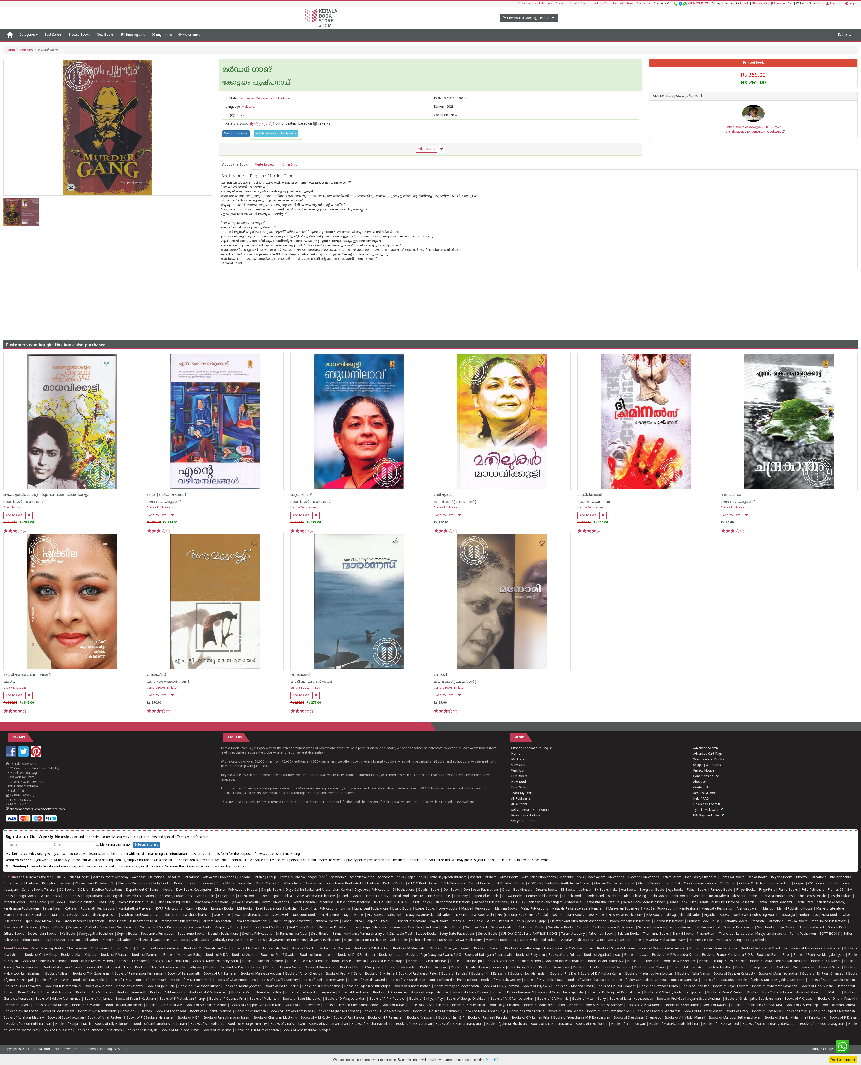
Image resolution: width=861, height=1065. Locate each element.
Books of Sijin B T (451, 1018)
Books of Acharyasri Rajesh (450, 949)
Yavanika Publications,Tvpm (665, 940)
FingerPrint (767, 890)
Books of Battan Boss (773, 955)
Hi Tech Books (572, 896)
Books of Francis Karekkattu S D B (727, 955)
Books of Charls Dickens (471, 993)
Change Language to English (532, 748)
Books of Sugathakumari (66, 1018)
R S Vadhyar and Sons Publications (160, 927)
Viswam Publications (501, 940)
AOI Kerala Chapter (37, 877)
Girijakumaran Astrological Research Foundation (118, 896)
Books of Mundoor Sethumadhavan (735, 1018)
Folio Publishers (812, 890)
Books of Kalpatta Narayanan (833, 1011)
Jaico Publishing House (173, 902)
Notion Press (808, 915)
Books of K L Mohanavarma (551, 1024)
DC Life (83, 890)
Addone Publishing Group (257, 877)
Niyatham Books (716, 915)
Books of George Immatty (247, 1024)
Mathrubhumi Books (136, 915)
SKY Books (68, 934)
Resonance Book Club (406, 927)
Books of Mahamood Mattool (818, 993)
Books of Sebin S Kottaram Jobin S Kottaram (771, 980)
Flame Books (788, 890)
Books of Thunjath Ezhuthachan (722, 961)
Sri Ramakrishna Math (292, 934)
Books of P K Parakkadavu (543, 980)
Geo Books (71, 896)
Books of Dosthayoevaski (242, 986)
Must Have (99, 949)
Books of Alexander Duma (658, 986)
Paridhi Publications (412, 921)
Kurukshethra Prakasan (135, 909)
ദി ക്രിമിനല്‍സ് (589, 495)
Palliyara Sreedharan (216, 921)
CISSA (676, 884)
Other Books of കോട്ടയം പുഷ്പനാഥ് (753, 127)
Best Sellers (53, 35)
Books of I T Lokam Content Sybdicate (602, 967)
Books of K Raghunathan (412, 986)
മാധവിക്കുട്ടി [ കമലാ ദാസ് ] (24, 502)
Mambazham (688, 909)
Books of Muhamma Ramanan (774, 986)
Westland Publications (577, 940)
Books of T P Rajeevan (390, 993)
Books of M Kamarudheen (703, 1011)
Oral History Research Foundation (79, 921)
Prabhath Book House (703, 921)
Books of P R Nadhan (136, 1011)
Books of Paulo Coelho (282, 986)
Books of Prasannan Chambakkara (756, 1005)
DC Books (66, 890)
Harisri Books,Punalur (407, 896)
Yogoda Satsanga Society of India (741, 940)
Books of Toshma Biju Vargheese (310, 993)
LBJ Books (244, 909)
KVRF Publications (169, 909)
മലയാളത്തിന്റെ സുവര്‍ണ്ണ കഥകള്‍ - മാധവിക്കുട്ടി (46, 495)
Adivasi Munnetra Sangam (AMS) (303, 877)
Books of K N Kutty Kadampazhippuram (673, 993)
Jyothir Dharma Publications (313, 902)
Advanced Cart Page (708, 754)
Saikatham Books (532, 927)
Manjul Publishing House (795, 909)
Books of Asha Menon (693, 974)
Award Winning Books (47, 949)
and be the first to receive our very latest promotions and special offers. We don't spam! (107, 837)
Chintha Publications (653, 884)
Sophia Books (127, 934)
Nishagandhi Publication (683, 915)
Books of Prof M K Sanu (343, 974)
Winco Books (606, 940)
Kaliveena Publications (490, 902)
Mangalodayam (748, 909)
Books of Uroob (390, 955)
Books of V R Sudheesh (349, 961)
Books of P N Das (563, 974)
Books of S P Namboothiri (97, 1011)
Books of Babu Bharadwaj (302, 999)
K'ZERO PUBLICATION (390, 902)
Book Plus (245, 884)
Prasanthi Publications (767, 921)
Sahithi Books (451, 927)
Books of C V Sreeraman (414, 1024)
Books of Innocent (421, 1018)
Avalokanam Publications (605, 877)
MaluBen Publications (659, 909)
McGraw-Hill (280, 915)
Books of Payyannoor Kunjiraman (139, 974)
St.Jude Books (426, 934)
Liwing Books (402, 909)
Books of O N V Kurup (41, 955)
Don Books (451, 890)
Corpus (799, 884)
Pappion (371, 921)
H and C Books (350, 896)
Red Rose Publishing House (339, 927)
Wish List (761, 4)
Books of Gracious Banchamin (657, 1011)
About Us (700, 782)
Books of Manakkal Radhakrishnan (674, 1024)
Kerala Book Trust (682, 902)
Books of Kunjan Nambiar (430, 993)
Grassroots (226, 896)
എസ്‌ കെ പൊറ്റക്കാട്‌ (163, 502)
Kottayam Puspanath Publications (90, 909)
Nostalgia (788, 915)
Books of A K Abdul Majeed (685, 1018)
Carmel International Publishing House (497, 884)
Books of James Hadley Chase (513, 967)
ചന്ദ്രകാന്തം (731, 495)
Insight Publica (841, 896)
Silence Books (838, 927)
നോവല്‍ (27, 50)
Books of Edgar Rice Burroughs (367, 986)
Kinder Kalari (52, 909)
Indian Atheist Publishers (727, 896)
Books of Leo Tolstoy (564, 955)
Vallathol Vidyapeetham (153, 940)
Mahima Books (506, 909)
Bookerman (313, 884)
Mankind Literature (830, 909)
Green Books (11, 508)
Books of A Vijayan (98, 986)
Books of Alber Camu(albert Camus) (639, 980)
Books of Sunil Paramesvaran (323, 980)
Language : (241, 107)
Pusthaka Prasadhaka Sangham (108, 927)
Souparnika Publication (157, 934)
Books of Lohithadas (171, 1011)
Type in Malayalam (706, 810)
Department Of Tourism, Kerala (149, 890)
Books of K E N (189, 1018)
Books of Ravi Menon (650, 967)
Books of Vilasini (57, 974)
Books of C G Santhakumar (428, 1005)
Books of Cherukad (695, 986)
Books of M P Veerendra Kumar (675, 955)
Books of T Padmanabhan (795, 967)
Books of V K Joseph (799, 999)
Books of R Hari (393, 1005)
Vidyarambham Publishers (287, 940)
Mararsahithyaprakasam (99, 915)
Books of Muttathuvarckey (500, 980)
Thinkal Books (682, 934)
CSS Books (816, 884)
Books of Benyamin (530, 955)
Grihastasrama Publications (316, 896)
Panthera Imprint (326, 921)
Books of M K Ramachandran (511, 999)
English (744, 4)
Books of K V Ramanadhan (328, 1024)
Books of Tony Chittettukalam (769, 993)
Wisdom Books (631, 940)
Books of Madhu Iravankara (371, 1024)
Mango (768, 909)
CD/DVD (534, 884)
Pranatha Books (735, 921)
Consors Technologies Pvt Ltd (106, 1049)
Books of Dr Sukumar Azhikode (108, 967)
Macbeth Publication (476, 909)
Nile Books (654, 915)
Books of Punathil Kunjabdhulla (528, 949)
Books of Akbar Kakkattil (79, 955)
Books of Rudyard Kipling (124, 1005)
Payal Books (439, 921)
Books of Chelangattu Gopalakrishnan (753, 999)
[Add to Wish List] (441, 149)
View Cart (518, 765)
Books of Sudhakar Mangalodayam (819, 955)
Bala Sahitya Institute (701, 877)
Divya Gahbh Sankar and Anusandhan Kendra (318, 890)
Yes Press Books (701, 940)
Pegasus (458, 921)
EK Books (602, 890)
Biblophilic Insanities (57, 884)
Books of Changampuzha (753, 967)
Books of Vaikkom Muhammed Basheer (321, 949)
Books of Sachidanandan (528, 974)
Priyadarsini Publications (21, 927)
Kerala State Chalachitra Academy (820, 902)
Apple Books (416, 877)
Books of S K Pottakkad (371, 949)
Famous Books (721, 890)
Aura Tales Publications (539, 877)
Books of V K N (217, 955)
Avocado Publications (643, 877)
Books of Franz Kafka (89, 980)
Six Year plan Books (42, 934)
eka (614, 890)
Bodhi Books (183, 884)
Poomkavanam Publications (630, 921)
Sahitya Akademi (503, 927)
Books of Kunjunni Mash (73, 1024)
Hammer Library (376, 896)
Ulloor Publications (35, 940)
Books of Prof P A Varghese (360, 967)
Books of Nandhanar (353, 993)
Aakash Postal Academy (111, 877)
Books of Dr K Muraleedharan (257, 1030)
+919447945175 (698, 4)
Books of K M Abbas (87, 1005)
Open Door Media (38, 921)
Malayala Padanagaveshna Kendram (578, 909)
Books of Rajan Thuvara (730, 986)
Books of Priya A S (536, 986)
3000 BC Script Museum (72, 877)
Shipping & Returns (707, 765)
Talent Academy (573, 934)
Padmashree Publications (179, 921)
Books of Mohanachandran (779, 974)
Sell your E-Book (523, 821)
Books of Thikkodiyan (141, 1030)
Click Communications (700, 884)
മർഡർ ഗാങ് (247, 70)
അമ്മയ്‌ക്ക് (156, 675)
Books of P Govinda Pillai (227, 999)
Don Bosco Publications (481, 890)
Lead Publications (269, 909)
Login (852, 4)
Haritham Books (439, 896)
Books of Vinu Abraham (287, 1024)
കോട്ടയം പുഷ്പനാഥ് (593, 502)
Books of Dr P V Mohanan (321, 986)
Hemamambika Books (542, 896)
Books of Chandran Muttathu (275, 1018)
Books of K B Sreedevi (679, 961)
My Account (191, 35)
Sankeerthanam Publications (614, 927)
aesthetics (338, 877)
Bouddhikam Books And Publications (352, 884)
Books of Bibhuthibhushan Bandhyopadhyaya (168, 967)
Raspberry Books (227, 927)
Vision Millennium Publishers (431, 940)
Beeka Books (757, 877)
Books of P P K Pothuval (387, 999)
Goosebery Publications (174, 896)
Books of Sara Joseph (466, 961)
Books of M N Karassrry (489, 974)
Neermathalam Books (568, 915)
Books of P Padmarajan (387, 961)
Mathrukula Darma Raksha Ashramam (183, 915)
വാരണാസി (300, 675)
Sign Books (786, 927)
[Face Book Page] (11, 756)
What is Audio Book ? (708, 759)
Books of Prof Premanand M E (609, 1011)
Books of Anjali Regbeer (105, 1018)
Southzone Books (191, 934)
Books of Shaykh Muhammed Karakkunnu (795, 1018)
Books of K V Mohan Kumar (600, 974)
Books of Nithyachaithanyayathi (215, 961)
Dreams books (546, 890)
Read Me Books (274, 927)
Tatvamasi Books (601, 934)
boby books (161, 884)
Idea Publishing (635, 896)
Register (835, 4)
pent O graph (537, 921)
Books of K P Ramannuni (63, 986)
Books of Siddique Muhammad (57, 999)
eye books (675, 890)
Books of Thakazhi (487, 949)
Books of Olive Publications (235, 980)
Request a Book (623, 4)
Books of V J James (98, 999)
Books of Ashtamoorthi (167, 993)
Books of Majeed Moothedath (456, 986)
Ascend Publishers (483, 877)
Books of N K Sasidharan (406, 980)
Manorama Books (65, 915)
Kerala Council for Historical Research (726, 902)
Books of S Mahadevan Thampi (182, 999)
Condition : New (445, 115)
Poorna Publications (160, 508)
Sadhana (431, 927)
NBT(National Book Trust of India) (522, 915)
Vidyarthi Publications (325, 940)
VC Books (181, 940)
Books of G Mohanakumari (573, 986)
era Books (628, 890)
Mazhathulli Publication (251, 915)
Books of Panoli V (454, 974)
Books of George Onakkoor (466, 999)
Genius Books (50, 896)
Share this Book (236, 134)
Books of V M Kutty (315, 1018)
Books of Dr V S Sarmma (501, 986)
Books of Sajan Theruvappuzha (561, 993)
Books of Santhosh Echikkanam (98, 1030)
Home (11, 50)
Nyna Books (830, 915)
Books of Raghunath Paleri (418, 974)
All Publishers (543, 4)
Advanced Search (567, 4)
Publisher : (258, 99)
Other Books (117, 921)
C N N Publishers (453, 884)
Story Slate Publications (457, 934)
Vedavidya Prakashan (228, 940)
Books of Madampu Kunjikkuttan (649, 974)
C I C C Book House (422, 884)
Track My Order (522, 793)
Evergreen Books (652, 890)
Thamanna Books (656, 934)
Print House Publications (829, 921)
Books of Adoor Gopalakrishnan (831, 980)
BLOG (846, 35)
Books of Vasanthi (129, 986)
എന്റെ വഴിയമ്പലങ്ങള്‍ (166, 495)
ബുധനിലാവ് (301, 495)
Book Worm (265, 884)
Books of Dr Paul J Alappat (615, 986)
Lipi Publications (325, 909)
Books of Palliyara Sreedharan (158, 949)
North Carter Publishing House (755, 915)
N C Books (375, 915)
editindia (585, 890)
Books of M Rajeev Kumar (180, 1030)
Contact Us (643, 4)
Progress (74, 927)
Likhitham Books (297, 909)
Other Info (289, 165)
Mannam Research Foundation (25, 915)
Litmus (346, 909)
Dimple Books (271, 890)
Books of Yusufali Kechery (278, 980)
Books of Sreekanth (131, 993)
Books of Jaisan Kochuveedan (631, 999)
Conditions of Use (706, 776)
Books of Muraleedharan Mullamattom (778, 961)
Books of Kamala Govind (366, 980)
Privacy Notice (703, 771)
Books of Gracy (737, 1011)
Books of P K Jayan (844, 1018)
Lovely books (448, 909)
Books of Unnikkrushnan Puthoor (453, 980)
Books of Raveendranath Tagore (713, 949)
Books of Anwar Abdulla (526, 1011)
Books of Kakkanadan (400, 967)
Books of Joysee (636, 955)
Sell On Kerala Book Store (530, 810)
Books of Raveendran (320, 967)
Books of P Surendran (643, 961)
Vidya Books (256, 940)
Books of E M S (119, 980)
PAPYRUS (387, 921)
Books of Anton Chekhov (303, 974)
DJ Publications (404, 890)
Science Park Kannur (739, 927)
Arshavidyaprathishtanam (448, 877)
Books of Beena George (565, 1011)
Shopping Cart (783, 4)
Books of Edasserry (766, 1011)
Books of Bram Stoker (20, 993)
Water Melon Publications (538, 940)
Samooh (583, 927)
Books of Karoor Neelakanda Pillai (256, 993)
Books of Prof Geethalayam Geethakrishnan (689, 999)
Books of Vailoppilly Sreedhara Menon (513, 961)
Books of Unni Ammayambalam (227, 1018)
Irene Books (38, 902)
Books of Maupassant (58, 1011)
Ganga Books (26, 896)
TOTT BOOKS (830, 934)
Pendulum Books (511, 921)
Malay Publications (534, 909)
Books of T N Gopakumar (92, 974)
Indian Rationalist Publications (771, 896)
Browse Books (79, 35)
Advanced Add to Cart (595, 4)
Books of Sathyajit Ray (426, 999)
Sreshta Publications (257, 934)
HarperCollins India (485, 896)
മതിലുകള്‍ (443, 495)
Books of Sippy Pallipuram (616, 949)
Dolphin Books (429, 890)
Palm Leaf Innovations (251, 921)
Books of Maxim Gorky (589, 999)
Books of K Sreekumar (682, 1005)
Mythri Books (354, 915)
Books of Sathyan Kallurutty (734, 974)
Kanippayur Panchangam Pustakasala (553, 902)
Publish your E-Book (526, 816)
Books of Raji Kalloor (348, 1018)
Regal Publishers (374, 927)
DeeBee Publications (107, 890)
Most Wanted (77, 949)
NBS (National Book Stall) (475, 915)
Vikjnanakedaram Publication (365, 940)
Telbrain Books (628, 934)
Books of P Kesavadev (718, 980)
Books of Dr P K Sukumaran (307, 961)
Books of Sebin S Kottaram (136, 999)
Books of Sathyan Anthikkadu (291, 1011)
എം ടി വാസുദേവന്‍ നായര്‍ (168, 682)
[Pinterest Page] (36, 756)
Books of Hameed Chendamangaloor (350, 1005)
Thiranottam (706, 934)
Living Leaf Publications (371, 909)
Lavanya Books (222, 909)
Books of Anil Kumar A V (606, 961)
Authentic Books (571, 877)
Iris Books (57, 902)
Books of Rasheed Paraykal (488, 1018)
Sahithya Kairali (476, 927)
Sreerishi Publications (223, 934)
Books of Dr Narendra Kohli (191, 980)
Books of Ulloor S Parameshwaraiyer (596, 1005)
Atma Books (509, 877)
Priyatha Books (53, 927)
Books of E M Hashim (53, 980)
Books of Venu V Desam (725, 993)
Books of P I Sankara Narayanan (150, 1018)
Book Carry (204, 884)
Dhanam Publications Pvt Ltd (236, 890)
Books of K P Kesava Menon (92, 961)
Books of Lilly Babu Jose (112, 1024)
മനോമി (440, 675)
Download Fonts (705, 804)
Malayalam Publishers (624, 909)
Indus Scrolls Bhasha (811, 896)
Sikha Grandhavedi (811, 927)
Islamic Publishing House (136, 902)
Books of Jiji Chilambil (504, 1005)
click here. (385, 860)
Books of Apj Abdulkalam (469, 967)
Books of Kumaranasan (317, 955)
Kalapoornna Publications (452, 902)
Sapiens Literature (651, 927)
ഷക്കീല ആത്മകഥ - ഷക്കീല (28, 675)
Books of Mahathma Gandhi (544, 1005)
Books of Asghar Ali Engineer (337, 1011)
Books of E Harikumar (592, 1024)
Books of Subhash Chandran (263, 961)
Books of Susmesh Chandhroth (44, 961)
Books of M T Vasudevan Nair (206, 949)
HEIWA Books (512, 896)
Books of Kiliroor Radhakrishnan (662, 949)
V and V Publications (117, 940)
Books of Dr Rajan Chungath (823, 974)
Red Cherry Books (302, 927)
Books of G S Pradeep (802, 1005)
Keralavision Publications (21, 909)
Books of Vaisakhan (217, 1030)
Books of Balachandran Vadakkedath (769, 1024)
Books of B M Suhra (380, 974)
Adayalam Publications (219, 877)
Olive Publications (14, 688)
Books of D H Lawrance (302, 1005)
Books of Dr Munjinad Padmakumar (614, 993)
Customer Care (681, 4)
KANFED (516, 902)
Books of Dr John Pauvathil (838, 999)
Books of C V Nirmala (553, 999)
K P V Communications (353, 902)
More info (492, 1059)
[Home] (9, 35)
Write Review (264, 165)
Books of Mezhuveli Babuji (182, 955)
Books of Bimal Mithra (838, 1005)
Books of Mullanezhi (264, 999)
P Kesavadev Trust (143, 921)
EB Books (568, 890)
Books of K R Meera (826, 961)
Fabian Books (697, 890)
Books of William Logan (20, 1011)
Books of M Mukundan (409, 949)
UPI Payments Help (707, 816)
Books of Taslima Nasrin (283, 967)
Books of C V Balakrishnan (427, 961)
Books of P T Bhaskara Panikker (385, 1011)
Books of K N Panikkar (468, 1005)
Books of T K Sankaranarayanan (459, 1024)
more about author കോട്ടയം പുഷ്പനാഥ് (753, 132)
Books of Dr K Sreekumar (356, 955)
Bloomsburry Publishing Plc (95, 884)
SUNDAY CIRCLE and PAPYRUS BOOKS (529, 934)
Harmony (461, 896)
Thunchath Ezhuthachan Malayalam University (752, 934)
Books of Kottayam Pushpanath (488, 955)
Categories (27, 35)
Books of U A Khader (131, 961)
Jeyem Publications (275, 902)
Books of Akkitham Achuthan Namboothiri (700, 967)
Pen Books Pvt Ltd (481, 921)
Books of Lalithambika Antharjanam (160, 1024)
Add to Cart (426, 149)
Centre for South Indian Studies (567, 884)
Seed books (765, 927)
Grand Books (205, 896)
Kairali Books (420, 902)
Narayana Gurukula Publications (429, 915)
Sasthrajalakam (679, 927)
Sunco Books (488, 934)
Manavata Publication (717, 909)
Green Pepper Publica (276, 896)
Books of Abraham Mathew (23, 1018)
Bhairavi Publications (811, 877)
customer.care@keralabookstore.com (37, 809)
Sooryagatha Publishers (96, 934)
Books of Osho (121, 949)
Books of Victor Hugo (56, 993)
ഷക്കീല (9, 682)
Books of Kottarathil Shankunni (764, 949)
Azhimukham (672, 877)
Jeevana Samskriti (245, 902)
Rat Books (251, 927)
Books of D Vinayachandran (345, 999)
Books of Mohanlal (684, 980)
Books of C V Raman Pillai (531, 1018)
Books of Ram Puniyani (628, 1024)
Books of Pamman (145, 955)
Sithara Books (13, 934)
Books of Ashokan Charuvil (62, 967)
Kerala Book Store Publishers (644, 902)
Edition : (444, 107)
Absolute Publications (183, 877)
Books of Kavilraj (715, 1005)
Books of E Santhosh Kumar (199, 986)
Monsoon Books (305, 915)
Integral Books (14, 902)
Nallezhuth (394, 915)
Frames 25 (835, 890)
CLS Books (728, 884)
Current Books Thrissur (162, 688)
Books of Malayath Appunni (261, 974)
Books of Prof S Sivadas (278, 955)
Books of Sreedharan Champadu (637, 1018)
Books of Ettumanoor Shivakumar (816, 949)
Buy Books (163, 35)
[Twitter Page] (24, 756)
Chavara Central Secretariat (614, 884)
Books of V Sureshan (250, 1011)
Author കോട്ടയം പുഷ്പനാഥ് (677, 96)
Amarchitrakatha (362, 877)
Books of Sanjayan (434, 967)
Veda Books (200, 940)
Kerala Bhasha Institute (602, 902)
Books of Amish (796, 1011)
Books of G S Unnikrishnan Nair (29, 1024)
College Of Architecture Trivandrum (765, 884)
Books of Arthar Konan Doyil (484, 1011)
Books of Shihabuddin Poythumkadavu (233, 967)
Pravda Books (797, 921)
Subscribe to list (146, 845)
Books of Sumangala (554, 967)
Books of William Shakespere (588, 980)
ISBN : (450, 99)
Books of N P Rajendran (385, 1018)
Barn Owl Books (732, 877)
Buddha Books (393, 884)
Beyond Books (781, 877)
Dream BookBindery (517, 890)
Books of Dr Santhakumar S (513, 993)
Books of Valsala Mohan (644, 1005)
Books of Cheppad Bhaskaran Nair (255, 1005)
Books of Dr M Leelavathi (22, 986)
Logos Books (425, 909)
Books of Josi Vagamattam (564, 961)
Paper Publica (352, 921)
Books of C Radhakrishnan (573, 949)
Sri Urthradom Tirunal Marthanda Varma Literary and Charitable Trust (361, 934)
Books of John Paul (161, 986)
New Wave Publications (625, 915)
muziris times (330, 915)
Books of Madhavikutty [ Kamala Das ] (259, 949)
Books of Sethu (829, 967)
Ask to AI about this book (275, 134)
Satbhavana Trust (707, 927)
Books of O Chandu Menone (211, 1011)
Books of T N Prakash (151, 980)
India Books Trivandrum (688, 896)
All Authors (524, 4)
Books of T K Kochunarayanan (822, 1024)
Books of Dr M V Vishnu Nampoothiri (828, 986)
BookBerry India (289, 884)
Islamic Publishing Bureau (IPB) (91, 902)
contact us (240, 860)
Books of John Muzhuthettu (506, 1024)
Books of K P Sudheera (207, 1024)
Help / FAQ (701, 799)
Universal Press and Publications (75, 940)
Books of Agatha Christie (602, 955)
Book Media (225, 884)
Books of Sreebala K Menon (206, 1005)
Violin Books (399, 940)
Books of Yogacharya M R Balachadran (581, 1018)
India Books (658, 896)
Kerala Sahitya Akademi (775, 902)
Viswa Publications (469, 940)
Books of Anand (18, 1005)
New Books (105, 35)
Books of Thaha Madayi (50, 1005)
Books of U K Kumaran (220, 974)
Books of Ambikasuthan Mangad (306, 1030)
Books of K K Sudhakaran (169, 961)
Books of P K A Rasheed (721, 1024)
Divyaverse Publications (371, 890)
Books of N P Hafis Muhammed (436, 1011)
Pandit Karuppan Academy (290, 921)
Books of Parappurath (183, 974)
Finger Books (745, 890)
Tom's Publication (803, 934)
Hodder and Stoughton (603, 896)
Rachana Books (199, 927)
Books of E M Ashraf (56, 1030)
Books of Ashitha (244, 955)
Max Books (222, 915)
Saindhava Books (560, 927)
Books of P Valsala (114, 955)
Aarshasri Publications (148, 877)
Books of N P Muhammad (208, 993)
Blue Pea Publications (134, 884)
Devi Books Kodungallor (193, 890)
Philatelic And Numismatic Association (578, 921)
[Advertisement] (430, 299)
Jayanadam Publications (211, 902)
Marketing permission (115, 845)
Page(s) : (235, 115)
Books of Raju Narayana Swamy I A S (433, 955)
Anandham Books (391, 877)
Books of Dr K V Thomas (94, 993)
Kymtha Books (196, 909)
